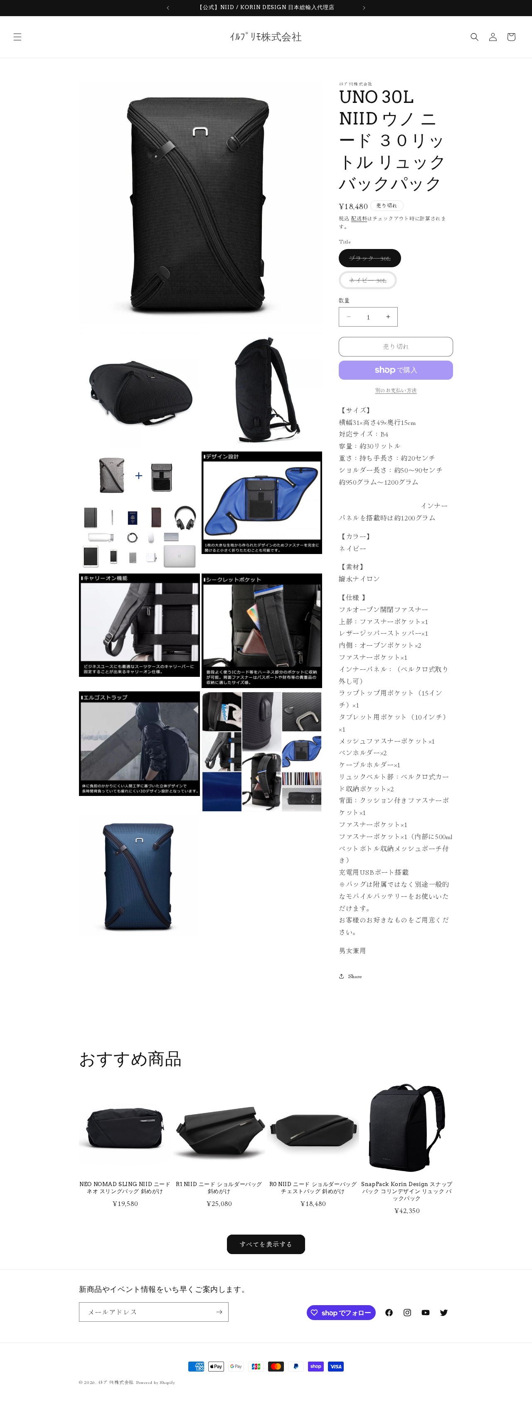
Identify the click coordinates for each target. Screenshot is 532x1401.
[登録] (219, 1312)
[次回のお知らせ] (364, 8)
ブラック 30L (373, 260)
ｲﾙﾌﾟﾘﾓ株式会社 (116, 1382)
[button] (17, 37)
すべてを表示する (266, 1244)
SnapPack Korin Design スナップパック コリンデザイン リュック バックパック (407, 1191)
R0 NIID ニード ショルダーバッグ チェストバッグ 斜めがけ (313, 1187)
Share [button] (355, 975)
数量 (344, 300)
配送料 (359, 218)
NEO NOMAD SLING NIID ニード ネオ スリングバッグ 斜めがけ (124, 1187)
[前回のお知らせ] (168, 8)
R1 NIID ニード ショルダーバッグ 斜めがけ (219, 1187)
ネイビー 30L (370, 282)
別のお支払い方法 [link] (396, 389)
